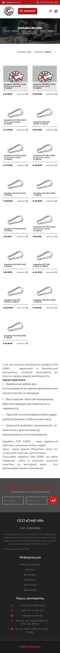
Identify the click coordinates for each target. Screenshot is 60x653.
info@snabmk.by (13, 2)
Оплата (30, 569)
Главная (7, 31)
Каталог (15, 31)
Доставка (30, 574)
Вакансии (30, 590)
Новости (30, 579)
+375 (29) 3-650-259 (48, 2)
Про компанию (30, 564)
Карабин (51, 31)
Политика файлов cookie (16, 549)
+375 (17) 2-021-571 (32, 610)
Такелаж (43, 31)
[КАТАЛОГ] (22, 11)
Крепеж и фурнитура (29, 31)
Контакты (30, 585)
